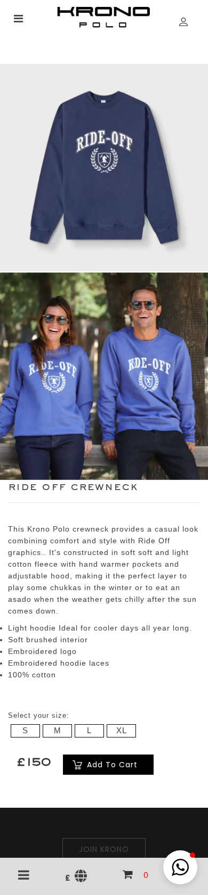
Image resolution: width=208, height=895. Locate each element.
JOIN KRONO (104, 849)
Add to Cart (112, 764)
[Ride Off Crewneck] (104, 167)
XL (121, 730)
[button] (180, 867)
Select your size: (38, 715)
